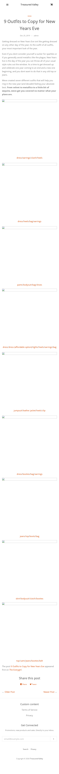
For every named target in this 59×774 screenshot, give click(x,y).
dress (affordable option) (20, 347)
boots (32, 536)
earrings (26, 157)
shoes (39, 284)
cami (22, 660)
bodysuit (27, 284)
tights (35, 347)
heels (39, 157)
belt (41, 660)
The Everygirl (15, 669)
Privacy (33, 749)
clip (43, 410)
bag (31, 221)
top (27, 536)
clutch (34, 157)
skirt (18, 598)
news (30, 16)
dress (19, 157)
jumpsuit (18, 410)
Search (25, 749)
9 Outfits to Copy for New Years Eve (27, 666)
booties (26, 474)
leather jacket (29, 410)
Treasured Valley (36, 758)
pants (19, 284)
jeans (22, 536)
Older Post (10, 691)
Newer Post (48, 691)
